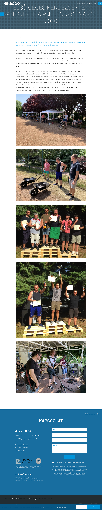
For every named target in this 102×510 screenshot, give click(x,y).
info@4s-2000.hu (92, 3)
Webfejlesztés (87, 504)
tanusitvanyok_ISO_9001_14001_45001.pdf (29, 480)
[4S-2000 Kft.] (12, 3)
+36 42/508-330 (23, 445)
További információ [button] (61, 507)
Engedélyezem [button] (94, 507)
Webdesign (76, 504)
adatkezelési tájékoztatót (71, 468)
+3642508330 (82, 3)
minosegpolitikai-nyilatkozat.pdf (26, 479)
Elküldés (70, 457)
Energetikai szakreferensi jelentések (42, 499)
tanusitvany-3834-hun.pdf (24, 477)
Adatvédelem (7, 499)
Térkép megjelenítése (90, 414)
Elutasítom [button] (82, 507)
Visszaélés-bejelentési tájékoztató (22, 499)
